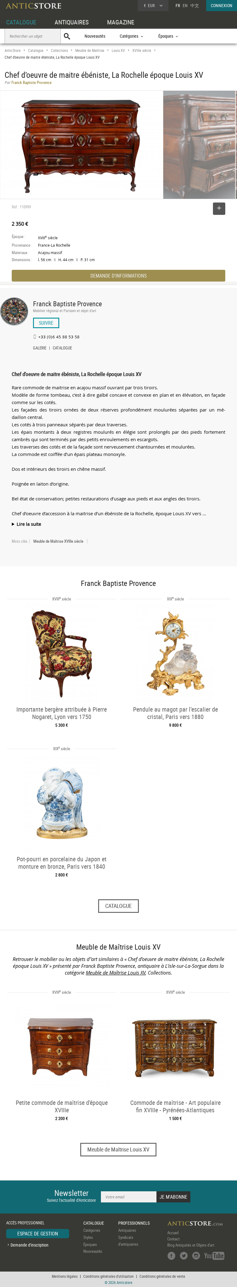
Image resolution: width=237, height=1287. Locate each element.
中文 (194, 5)
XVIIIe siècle (141, 50)
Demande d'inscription (29, 1245)
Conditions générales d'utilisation (108, 1276)
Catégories (91, 1230)
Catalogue (36, 50)
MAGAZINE (120, 22)
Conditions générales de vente (162, 1276)
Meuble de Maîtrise (89, 50)
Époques (90, 1244)
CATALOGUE (21, 22)
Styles (88, 1237)
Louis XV (118, 50)
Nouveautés (95, 36)
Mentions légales (64, 1276)
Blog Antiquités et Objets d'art (190, 1245)
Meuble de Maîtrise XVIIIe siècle (58, 541)
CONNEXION (221, 5)
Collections (59, 50)
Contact (173, 1239)
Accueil (173, 1232)
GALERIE (39, 348)
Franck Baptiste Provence (67, 303)
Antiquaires (127, 1230)
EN (185, 5)
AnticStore (13, 50)
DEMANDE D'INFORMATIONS (118, 275)
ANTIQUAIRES (72, 22)
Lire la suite (29, 524)
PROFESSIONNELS (134, 1223)
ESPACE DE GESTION (37, 1233)
